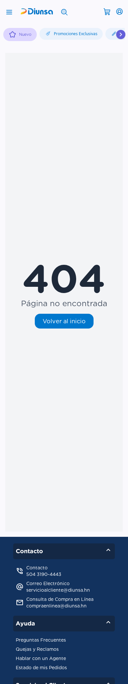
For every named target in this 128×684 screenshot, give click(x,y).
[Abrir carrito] (107, 11)
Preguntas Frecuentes (41, 640)
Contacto (64, 550)
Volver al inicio (64, 321)
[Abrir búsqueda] (64, 11)
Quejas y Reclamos (37, 649)
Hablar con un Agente (41, 658)
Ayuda (64, 622)
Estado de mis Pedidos (41, 667)
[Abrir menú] (9, 11)
